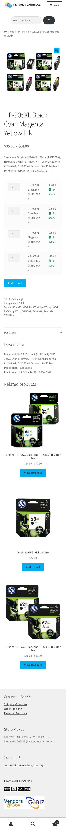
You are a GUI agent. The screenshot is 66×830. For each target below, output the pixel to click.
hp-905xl (53, 307)
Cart (51, 820)
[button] (56, 50)
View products (33, 472)
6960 (12, 307)
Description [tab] (11, 332)
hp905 (7, 311)
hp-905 (43, 307)
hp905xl (16, 311)
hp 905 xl (34, 307)
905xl (25, 307)
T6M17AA (9, 315)
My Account (11, 824)
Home (11, 31)
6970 (18, 307)
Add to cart (15, 283)
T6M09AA (37, 311)
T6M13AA (49, 311)
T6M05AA (26, 311)
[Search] (49, 20)
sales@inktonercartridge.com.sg (23, 765)
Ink (23, 31)
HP (18, 31)
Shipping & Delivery (15, 704)
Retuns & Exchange (15, 713)
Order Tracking (13, 708)
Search (33, 824)
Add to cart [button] (33, 567)
